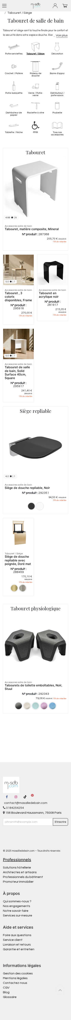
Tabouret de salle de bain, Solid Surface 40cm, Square (17, 372)
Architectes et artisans (20, 872)
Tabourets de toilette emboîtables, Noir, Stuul (33, 687)
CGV (6, 987)
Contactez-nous (15, 982)
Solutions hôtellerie (17, 867)
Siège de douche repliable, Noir (27, 488)
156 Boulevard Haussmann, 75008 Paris (33, 812)
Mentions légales (15, 978)
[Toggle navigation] (4, 5)
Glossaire (10, 997)
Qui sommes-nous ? (17, 901)
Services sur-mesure (17, 915)
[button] (60, 990)
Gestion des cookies (18, 973)
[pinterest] (32, 797)
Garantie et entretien (18, 949)
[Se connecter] (55, 6)
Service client (12, 939)
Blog (6, 992)
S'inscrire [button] (60, 822)
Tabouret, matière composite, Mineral (32, 229)
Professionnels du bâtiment (23, 877)
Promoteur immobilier (18, 881)
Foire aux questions (17, 935)
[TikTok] (25, 797)
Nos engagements (17, 906)
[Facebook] (7, 797)
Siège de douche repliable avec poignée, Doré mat (18, 560)
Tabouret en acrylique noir (49, 294)
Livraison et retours (17, 944)
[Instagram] (16, 797)
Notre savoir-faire (15, 910)
